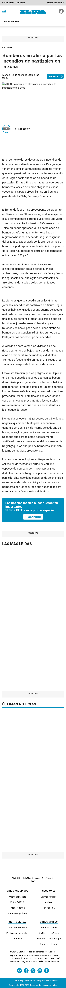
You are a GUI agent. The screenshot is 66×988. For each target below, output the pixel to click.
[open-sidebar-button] (4, 11)
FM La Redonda (17, 908)
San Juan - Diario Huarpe (49, 938)
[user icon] (61, 12)
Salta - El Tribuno (49, 927)
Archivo (48, 902)
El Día (19, 952)
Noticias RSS (49, 908)
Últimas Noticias (48, 897)
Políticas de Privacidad (17, 933)
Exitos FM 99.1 (17, 902)
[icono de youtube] (19, 970)
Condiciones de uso (17, 927)
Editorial (7, 47)
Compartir (53, 76)
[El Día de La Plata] (33, 12)
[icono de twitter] (32, 970)
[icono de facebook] (26, 970)
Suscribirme (33, 517)
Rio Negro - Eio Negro (49, 933)
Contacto (17, 938)
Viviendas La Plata (17, 897)
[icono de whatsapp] (46, 970)
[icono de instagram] (39, 970)
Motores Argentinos (17, 913)
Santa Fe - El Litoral (49, 944)
